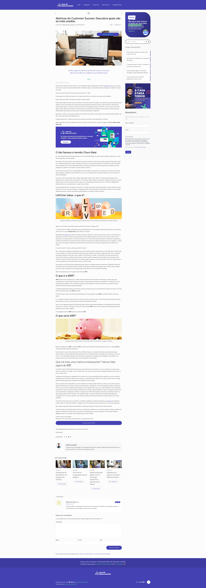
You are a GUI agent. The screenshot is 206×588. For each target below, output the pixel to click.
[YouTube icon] (138, 582)
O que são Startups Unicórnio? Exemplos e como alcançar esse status (137, 65)
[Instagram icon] (141, 582)
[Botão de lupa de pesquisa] (148, 42)
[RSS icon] (144, 582)
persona (67, 234)
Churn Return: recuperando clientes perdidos (80, 475)
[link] (89, 137)
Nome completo (129, 123)
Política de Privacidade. (141, 147)
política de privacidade (70, 584)
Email (127, 130)
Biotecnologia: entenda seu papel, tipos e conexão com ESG (137, 53)
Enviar (128, 152)
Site (101, 540)
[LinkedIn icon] (139, 582)
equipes (109, 401)
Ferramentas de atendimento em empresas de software (137, 59)
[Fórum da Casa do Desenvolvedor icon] (143, 582)
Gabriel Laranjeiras (70, 25)
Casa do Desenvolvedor (104, 564)
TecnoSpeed (119, 564)
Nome (58, 540)
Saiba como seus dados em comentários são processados (95, 554)
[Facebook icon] (136, 582)
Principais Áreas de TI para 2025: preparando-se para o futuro (135, 78)
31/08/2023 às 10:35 (70, 504)
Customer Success (108, 86)
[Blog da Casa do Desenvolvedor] (65, 5)
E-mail (80, 540)
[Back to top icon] (148, 582)
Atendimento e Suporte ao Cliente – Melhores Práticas (114, 475)
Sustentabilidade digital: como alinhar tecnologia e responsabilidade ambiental (137, 71)
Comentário (59, 522)
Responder (117, 502)
